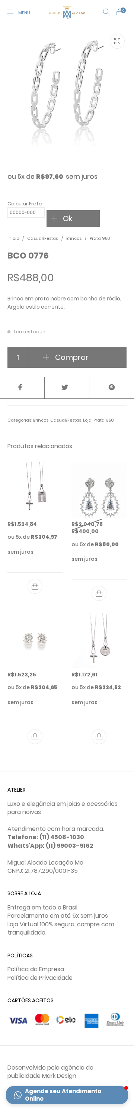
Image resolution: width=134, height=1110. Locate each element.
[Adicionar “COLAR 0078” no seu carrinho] (35, 586)
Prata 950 (100, 238)
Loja (87, 420)
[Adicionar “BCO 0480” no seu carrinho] (35, 736)
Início (13, 238)
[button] (67, 1095)
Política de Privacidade (40, 977)
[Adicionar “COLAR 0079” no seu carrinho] (99, 736)
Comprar (72, 357)
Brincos (74, 238)
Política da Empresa (35, 969)
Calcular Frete (24, 203)
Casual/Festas (42, 238)
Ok (67, 218)
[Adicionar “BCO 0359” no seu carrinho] (99, 593)
